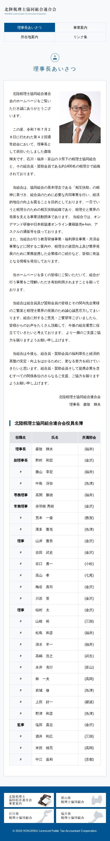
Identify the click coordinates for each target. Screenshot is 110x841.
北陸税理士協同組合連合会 (30, 11)
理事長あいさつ (29, 28)
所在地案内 (29, 37)
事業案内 (80, 28)
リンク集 (80, 37)
